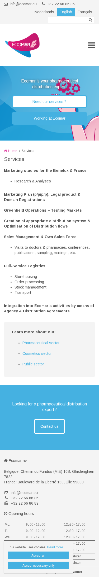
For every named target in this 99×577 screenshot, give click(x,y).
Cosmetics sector (37, 353)
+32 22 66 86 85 (61, 4)
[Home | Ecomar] (30, 45)
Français (85, 12)
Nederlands (44, 12)
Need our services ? (49, 101)
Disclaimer (73, 572)
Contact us (49, 426)
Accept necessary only (38, 565)
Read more (55, 547)
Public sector (33, 364)
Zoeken (90, 20)
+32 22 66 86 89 (25, 503)
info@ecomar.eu (23, 4)
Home (12, 151)
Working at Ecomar (49, 118)
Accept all (38, 555)
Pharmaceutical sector (41, 343)
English (66, 12)
